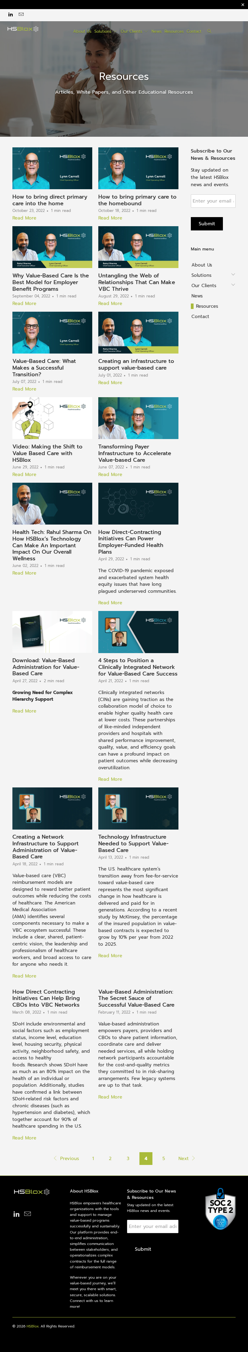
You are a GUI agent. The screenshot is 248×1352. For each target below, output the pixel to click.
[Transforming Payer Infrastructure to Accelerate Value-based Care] (138, 418)
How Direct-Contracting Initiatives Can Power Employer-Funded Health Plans (130, 542)
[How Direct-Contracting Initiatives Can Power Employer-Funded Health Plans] (138, 504)
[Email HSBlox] (20, 15)
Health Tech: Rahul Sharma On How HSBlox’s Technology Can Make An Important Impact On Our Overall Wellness (51, 545)
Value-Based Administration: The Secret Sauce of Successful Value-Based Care (136, 998)
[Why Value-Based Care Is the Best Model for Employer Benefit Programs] (52, 247)
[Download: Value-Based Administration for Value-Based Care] (52, 632)
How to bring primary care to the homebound (137, 200)
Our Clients (132, 31)
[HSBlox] (23, 29)
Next (184, 1158)
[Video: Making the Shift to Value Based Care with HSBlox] (52, 418)
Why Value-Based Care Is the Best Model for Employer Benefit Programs (50, 282)
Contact (194, 31)
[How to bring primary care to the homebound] (138, 168)
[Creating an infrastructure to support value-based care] (138, 333)
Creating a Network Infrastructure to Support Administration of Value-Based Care (45, 847)
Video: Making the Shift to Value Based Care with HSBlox (47, 453)
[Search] (209, 31)
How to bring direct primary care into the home (49, 200)
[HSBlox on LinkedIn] (10, 15)
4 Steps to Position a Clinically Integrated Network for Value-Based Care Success (138, 667)
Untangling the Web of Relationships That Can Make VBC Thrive (136, 282)
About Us (82, 31)
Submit (207, 223)
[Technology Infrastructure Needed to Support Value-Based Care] (138, 808)
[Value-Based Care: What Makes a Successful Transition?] (52, 333)
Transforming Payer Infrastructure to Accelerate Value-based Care (134, 453)
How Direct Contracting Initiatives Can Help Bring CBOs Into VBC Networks (46, 998)
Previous (68, 1158)
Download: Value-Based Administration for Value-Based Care (45, 667)
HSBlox (33, 1326)
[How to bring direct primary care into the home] (52, 168)
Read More (24, 218)
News (157, 31)
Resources (174, 31)
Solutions (103, 31)
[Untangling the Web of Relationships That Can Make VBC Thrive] (138, 247)
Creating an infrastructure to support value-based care (136, 364)
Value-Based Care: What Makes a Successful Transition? (44, 367)
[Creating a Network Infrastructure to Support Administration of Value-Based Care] (52, 808)
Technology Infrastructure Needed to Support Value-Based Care (133, 843)
